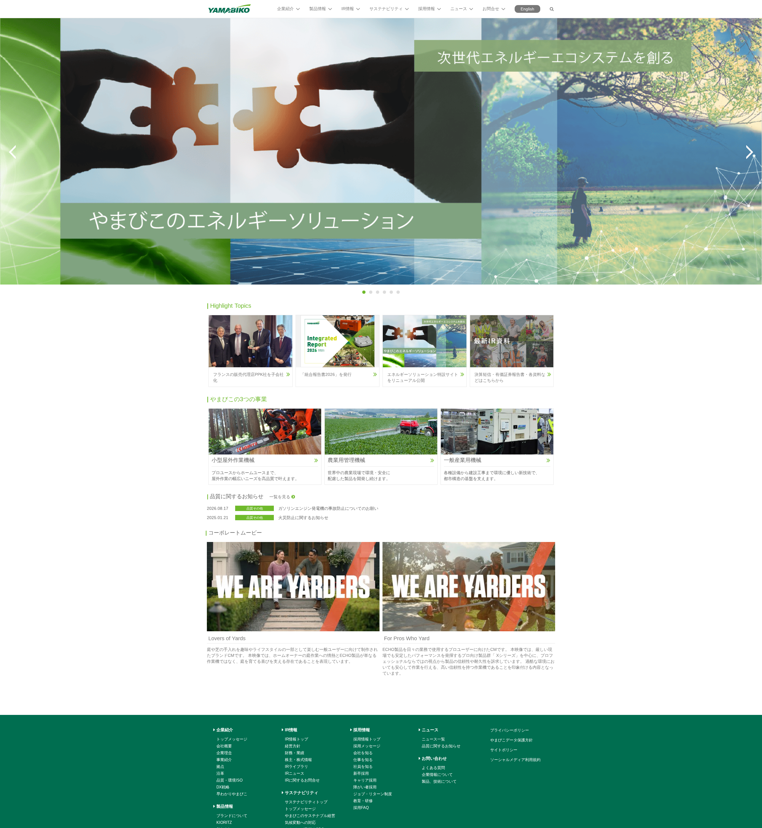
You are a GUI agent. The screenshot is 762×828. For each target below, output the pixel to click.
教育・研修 (363, 801)
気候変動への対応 (300, 822)
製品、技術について (439, 781)
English (527, 9)
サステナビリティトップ (306, 802)
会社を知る (363, 753)
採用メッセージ (366, 746)
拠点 (220, 766)
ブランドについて (231, 815)
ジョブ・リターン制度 (372, 794)
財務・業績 (294, 753)
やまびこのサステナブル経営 (310, 815)
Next (749, 152)
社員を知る (363, 766)
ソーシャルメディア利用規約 (515, 759)
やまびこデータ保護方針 (511, 740)
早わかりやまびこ (231, 794)
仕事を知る (363, 759)
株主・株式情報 (298, 759)
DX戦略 (222, 787)
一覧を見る (280, 496)
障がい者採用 (365, 787)
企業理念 (224, 753)
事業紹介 (224, 759)
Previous (12, 152)
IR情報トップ (296, 739)
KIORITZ (224, 822)
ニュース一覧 (433, 739)
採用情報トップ (366, 739)
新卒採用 (361, 773)
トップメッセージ (231, 739)
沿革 (220, 773)
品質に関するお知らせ (441, 746)
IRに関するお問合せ (302, 780)
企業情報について (437, 774)
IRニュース (294, 773)
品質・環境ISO (229, 780)
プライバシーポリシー (509, 730)
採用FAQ (361, 807)
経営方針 (292, 746)
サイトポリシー (503, 750)
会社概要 (224, 746)
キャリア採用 (365, 780)
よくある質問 (433, 767)
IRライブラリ (296, 766)
